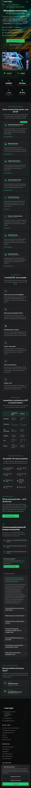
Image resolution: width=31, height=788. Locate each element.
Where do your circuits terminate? (14, 615)
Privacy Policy (5, 773)
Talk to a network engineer (15, 44)
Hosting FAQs (5, 751)
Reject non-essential (15, 780)
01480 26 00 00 (13, 683)
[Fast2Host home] (7, 2)
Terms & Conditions (6, 758)
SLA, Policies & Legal (7, 753)
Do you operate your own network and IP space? (14, 609)
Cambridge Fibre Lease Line (9, 730)
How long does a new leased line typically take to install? (14, 646)
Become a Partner (6, 739)
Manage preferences (15, 776)
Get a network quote (10, 516)
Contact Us (5, 737)
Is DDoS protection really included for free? (14, 622)
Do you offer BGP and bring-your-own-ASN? (14, 638)
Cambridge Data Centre (8, 732)
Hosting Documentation (8, 747)
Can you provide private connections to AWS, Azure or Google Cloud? (13, 630)
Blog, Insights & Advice (7, 756)
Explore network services (15, 40)
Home (4, 4)
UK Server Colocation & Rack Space (10, 728)
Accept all (15, 784)
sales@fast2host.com (15, 692)
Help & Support (5, 749)
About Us (4, 735)
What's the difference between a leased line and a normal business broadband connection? (14, 579)
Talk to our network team (10, 566)
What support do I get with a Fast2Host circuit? (13, 653)
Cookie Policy (24, 771)
